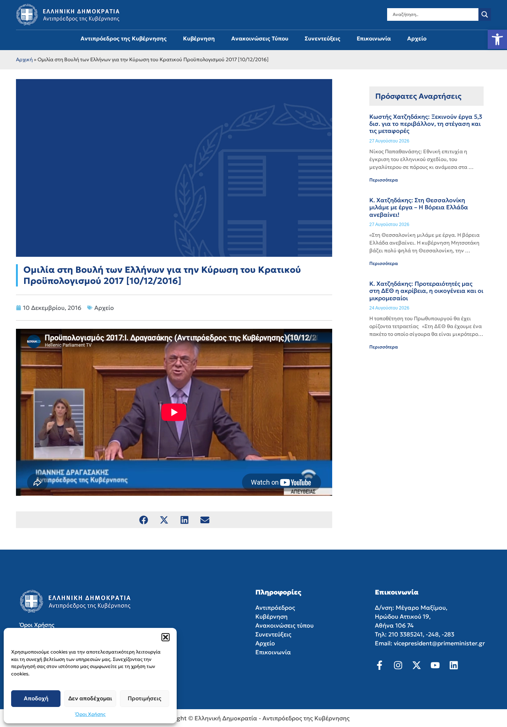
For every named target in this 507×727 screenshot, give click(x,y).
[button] (165, 637)
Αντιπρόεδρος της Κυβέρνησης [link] (124, 38)
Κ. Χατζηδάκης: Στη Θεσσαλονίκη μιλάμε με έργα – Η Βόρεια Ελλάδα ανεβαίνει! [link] (418, 207)
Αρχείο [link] (416, 38)
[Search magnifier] (484, 14)
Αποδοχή (36, 698)
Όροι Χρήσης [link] (90, 714)
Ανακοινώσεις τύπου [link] (284, 625)
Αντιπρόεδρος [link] (275, 607)
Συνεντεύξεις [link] (322, 38)
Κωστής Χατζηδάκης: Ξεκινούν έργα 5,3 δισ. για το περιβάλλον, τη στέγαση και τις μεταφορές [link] (425, 123)
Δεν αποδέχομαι (90, 698)
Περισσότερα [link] (383, 180)
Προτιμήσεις (144, 698)
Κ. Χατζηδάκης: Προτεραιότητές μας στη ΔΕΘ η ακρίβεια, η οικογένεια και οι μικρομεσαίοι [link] (426, 290)
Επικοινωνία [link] (374, 38)
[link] (497, 39)
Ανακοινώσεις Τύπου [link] (259, 38)
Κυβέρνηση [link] (199, 38)
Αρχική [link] (24, 59)
